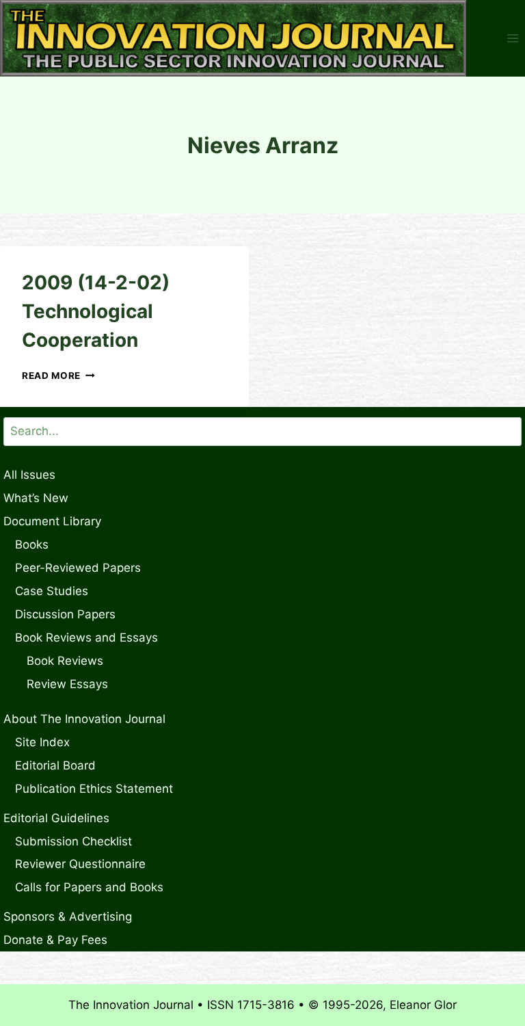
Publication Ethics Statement (94, 788)
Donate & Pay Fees (55, 940)
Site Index (42, 742)
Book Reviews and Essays (86, 637)
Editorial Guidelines (56, 818)
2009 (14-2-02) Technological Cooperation (96, 311)
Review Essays (67, 684)
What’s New (35, 498)
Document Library (52, 521)
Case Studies (51, 591)
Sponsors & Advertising (67, 916)
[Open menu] (512, 38)
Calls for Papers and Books (89, 887)
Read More (58, 375)
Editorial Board (55, 765)
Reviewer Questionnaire (80, 864)
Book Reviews (65, 661)
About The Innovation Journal (84, 719)
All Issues (29, 475)
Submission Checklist (73, 841)
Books (32, 544)
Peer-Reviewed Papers (78, 568)
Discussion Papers (65, 614)
